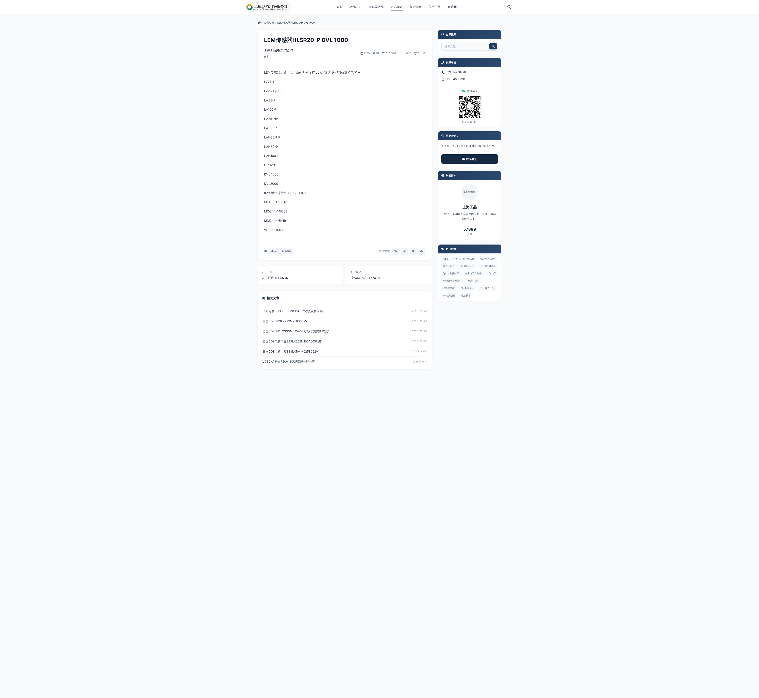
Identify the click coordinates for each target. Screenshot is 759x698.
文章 (469, 234)
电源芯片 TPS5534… (276, 278)
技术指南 (416, 7)
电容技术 (466, 295)
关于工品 (435, 7)
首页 (340, 7)
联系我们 (454, 7)
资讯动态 (397, 7)
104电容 (492, 273)
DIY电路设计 (467, 288)
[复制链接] (421, 251)
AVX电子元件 (468, 266)
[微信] (395, 251)
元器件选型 (474, 280)
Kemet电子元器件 (452, 280)
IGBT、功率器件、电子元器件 (458, 258)
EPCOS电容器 (488, 266)
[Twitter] (413, 251)
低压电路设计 (487, 258)
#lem (274, 251)
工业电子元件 (487, 288)
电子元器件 (449, 266)
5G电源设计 (449, 295)
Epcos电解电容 (451, 273)
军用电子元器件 (473, 273)
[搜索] (509, 7)
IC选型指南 (449, 288)
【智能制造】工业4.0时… (367, 278)
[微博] (404, 251)
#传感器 (286, 251)
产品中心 (356, 7)
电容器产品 (376, 7)
